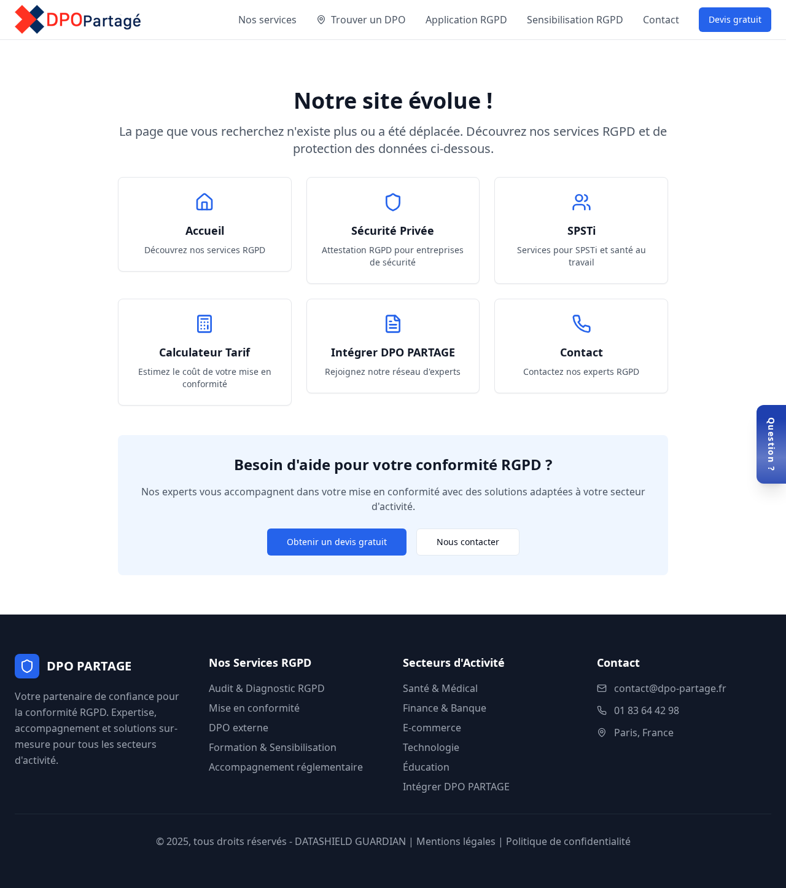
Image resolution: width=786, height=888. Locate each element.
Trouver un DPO (368, 19)
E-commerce (432, 727)
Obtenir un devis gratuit (337, 542)
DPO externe (238, 727)
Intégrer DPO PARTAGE (456, 786)
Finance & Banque (444, 708)
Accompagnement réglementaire (286, 767)
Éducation (426, 767)
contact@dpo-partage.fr (670, 688)
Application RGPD (466, 19)
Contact (661, 19)
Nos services (267, 19)
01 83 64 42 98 (646, 710)
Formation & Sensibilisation (273, 747)
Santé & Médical (440, 688)
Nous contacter (468, 542)
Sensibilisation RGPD (575, 19)
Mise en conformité (254, 708)
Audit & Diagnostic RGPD (267, 688)
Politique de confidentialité (568, 841)
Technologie (431, 747)
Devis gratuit (735, 19)
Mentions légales (456, 841)
